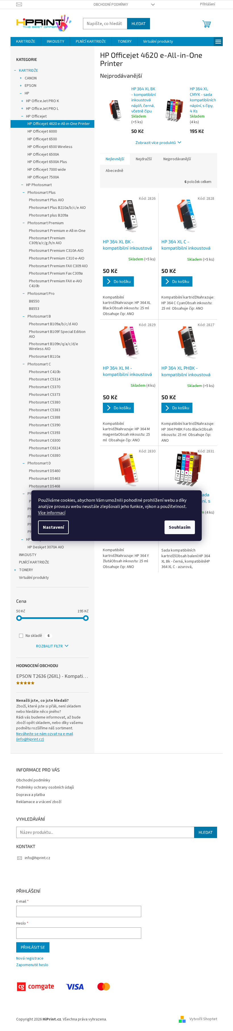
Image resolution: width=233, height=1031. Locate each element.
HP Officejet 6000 (42, 131)
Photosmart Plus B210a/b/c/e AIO (57, 208)
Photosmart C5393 (44, 433)
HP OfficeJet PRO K (42, 101)
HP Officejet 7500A (43, 177)
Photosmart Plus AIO (46, 200)
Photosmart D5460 (44, 471)
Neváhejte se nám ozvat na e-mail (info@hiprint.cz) (44, 736)
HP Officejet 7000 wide (47, 169)
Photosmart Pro (41, 294)
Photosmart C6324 (44, 448)
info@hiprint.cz (37, 858)
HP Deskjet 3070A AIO (46, 547)
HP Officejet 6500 (42, 139)
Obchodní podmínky (110, 4)
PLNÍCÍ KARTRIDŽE (34, 562)
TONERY (26, 570)
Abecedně (114, 171)
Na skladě (37, 636)
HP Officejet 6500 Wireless (50, 147)
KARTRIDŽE (28, 70)
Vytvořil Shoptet (203, 1019)
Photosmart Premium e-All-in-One (57, 231)
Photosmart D (39, 463)
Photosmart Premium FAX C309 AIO (58, 266)
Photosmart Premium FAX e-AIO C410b (55, 283)
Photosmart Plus (42, 193)
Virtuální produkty (34, 578)
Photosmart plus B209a (48, 215)
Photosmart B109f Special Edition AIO (57, 334)
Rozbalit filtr (49, 646)
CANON (31, 78)
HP (27, 93)
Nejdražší (144, 159)
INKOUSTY (27, 555)
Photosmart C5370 (44, 387)
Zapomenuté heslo (32, 965)
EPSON (30, 86)
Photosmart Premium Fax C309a (56, 273)
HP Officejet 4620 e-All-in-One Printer (59, 124)
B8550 (34, 301)
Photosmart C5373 (44, 395)
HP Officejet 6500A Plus (47, 162)
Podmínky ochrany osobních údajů (45, 787)
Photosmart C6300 (44, 440)
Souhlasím (180, 527)
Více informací (51, 513)
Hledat (138, 23)
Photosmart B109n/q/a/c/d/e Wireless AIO (53, 346)
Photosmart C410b (45, 372)
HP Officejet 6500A (43, 154)
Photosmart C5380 (44, 402)
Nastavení (53, 527)
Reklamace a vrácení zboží (38, 802)
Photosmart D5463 (44, 478)
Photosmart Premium (46, 223)
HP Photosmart (39, 185)
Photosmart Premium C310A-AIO (56, 251)
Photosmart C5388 (44, 417)
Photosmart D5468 (44, 486)
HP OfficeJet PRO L (42, 109)
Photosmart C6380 (44, 455)
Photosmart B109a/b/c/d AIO (53, 324)
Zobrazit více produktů (156, 142)
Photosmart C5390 (44, 425)
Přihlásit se (33, 947)
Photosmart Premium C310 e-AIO (56, 258)
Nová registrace (29, 958)
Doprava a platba (30, 795)
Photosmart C (39, 364)
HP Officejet (36, 116)
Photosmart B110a (44, 356)
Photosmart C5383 (44, 410)
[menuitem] (26, 41)
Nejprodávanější (177, 159)
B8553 (34, 309)
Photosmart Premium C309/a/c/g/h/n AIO (47, 240)
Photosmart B (39, 316)
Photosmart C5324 (44, 379)
